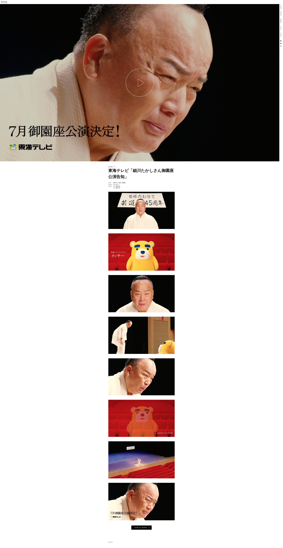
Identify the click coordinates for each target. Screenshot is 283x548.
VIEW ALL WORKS (140, 527)
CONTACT (281, 34)
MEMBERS (281, 20)
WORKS (281, 14)
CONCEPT (281, 7)
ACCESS (281, 28)
